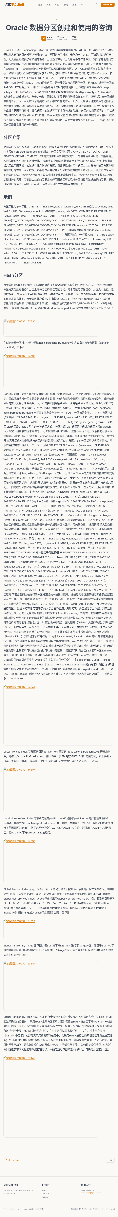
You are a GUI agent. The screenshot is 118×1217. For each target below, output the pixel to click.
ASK (14, 4)
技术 (74, 4)
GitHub (45, 1197)
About (44, 1190)
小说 (57, 4)
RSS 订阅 (45, 1194)
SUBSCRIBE (107, 4)
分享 (110, 1160)
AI (82, 4)
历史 (48, 4)
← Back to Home (11, 1160)
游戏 (66, 4)
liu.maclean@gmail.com (91, 1193)
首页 (40, 4)
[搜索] (97, 4)
